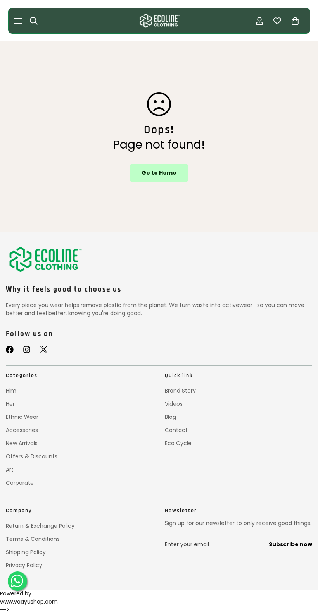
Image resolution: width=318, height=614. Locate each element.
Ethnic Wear (22, 417)
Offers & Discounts (31, 456)
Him (11, 390)
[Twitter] (44, 349)
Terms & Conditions (33, 539)
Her (10, 404)
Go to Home (159, 173)
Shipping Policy (26, 552)
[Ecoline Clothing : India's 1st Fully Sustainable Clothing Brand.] (159, 20)
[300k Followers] (10, 349)
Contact (176, 430)
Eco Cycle (178, 443)
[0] (295, 21)
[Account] (259, 21)
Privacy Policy (24, 565)
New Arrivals (22, 443)
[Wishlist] (277, 21)
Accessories (22, 430)
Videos (174, 404)
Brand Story (180, 390)
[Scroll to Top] (303, 574)
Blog (170, 417)
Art (10, 469)
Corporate (20, 483)
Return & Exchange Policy (40, 526)
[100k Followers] (27, 349)
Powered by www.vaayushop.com (29, 597)
